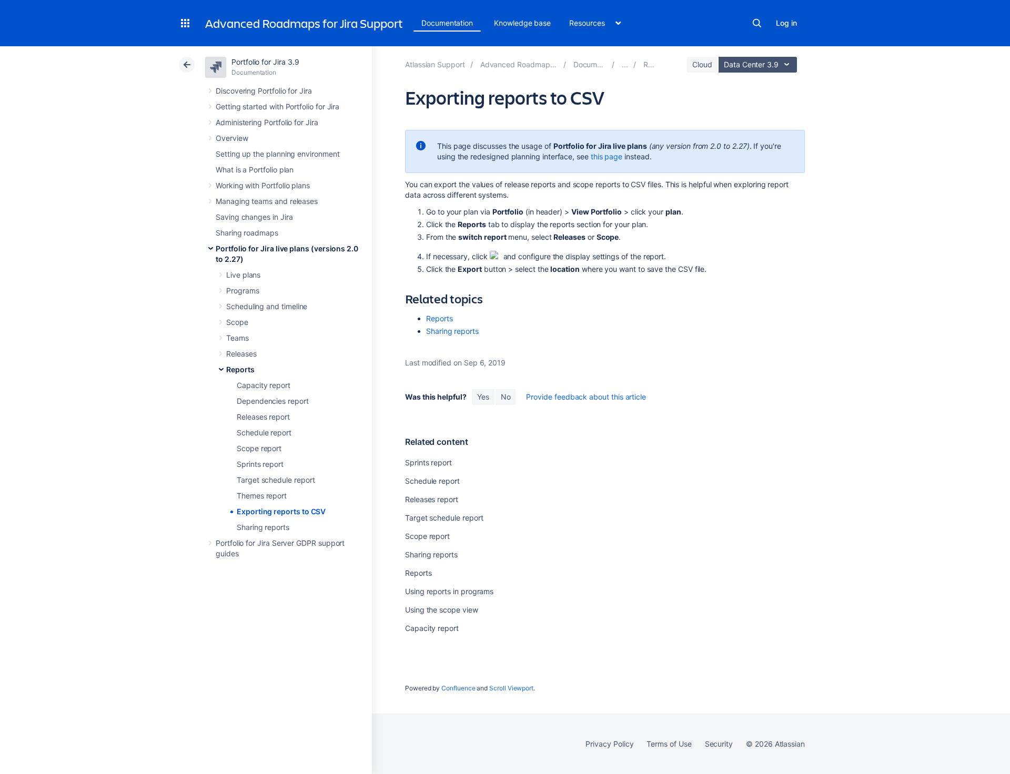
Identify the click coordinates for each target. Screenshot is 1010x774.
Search (757, 23)
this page (606, 156)
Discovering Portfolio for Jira (264, 90)
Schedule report (264, 432)
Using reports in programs (449, 591)
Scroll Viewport (511, 688)
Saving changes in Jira (254, 216)
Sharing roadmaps (247, 232)
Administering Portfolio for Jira (267, 122)
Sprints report (260, 464)
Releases (241, 353)
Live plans (243, 274)
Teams (237, 337)
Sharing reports (263, 527)
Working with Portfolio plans (263, 185)
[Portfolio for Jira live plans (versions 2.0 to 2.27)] (625, 64)
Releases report (263, 416)
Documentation (447, 22)
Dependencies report (273, 400)
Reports (240, 369)
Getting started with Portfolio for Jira (277, 106)
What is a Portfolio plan (255, 169)
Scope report (259, 448)
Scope (237, 322)
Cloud (702, 64)
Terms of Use (669, 743)
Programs (242, 290)
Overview (232, 138)
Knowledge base (522, 22)
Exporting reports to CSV (281, 511)
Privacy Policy (609, 743)
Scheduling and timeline (266, 306)
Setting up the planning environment (278, 153)
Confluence (458, 688)
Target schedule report (276, 479)
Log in (786, 22)
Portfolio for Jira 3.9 (265, 61)
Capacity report (263, 385)
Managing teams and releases (267, 201)
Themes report (262, 495)
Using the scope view (441, 609)
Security (719, 743)
